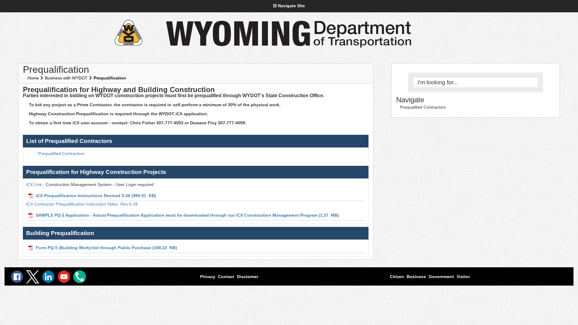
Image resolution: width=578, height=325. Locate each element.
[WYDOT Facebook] (17, 276)
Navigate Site (291, 5)
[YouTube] (63, 276)
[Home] (128, 32)
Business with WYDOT (66, 78)
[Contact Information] (79, 276)
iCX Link (34, 184)
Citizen (397, 276)
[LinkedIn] (48, 276)
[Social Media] (32, 276)
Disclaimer (247, 276)
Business (416, 276)
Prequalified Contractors (423, 107)
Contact (226, 276)
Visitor (463, 276)
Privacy (207, 276)
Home (33, 78)
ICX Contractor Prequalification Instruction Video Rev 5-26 (82, 204)
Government (441, 276)
